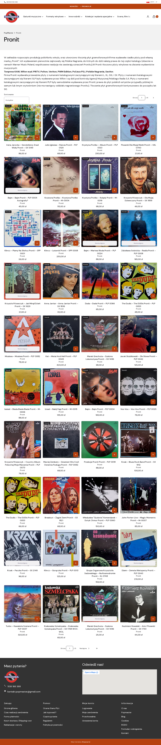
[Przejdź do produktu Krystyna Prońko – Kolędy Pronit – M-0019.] (99, 175)
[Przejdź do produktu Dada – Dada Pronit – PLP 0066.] (99, 281)
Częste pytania (50, 716)
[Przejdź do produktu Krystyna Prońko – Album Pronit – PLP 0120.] (99, 122)
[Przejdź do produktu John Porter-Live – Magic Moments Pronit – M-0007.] (138, 495)
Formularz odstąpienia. (131, 729)
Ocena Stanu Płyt (51, 708)
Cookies (125, 720)
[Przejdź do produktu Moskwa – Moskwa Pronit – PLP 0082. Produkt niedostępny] (22, 333)
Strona (135, 98)
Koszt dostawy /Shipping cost (18, 720)
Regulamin (47, 720)
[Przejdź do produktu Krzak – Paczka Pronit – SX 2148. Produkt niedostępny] (22, 548)
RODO (124, 725)
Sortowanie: (9, 94)
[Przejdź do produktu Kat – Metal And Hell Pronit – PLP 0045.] (61, 333)
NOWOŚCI (74, 6)
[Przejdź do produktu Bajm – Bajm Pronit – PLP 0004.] (99, 386)
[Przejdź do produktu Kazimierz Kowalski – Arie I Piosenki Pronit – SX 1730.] (138, 603)
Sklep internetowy (79, 742)
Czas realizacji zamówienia (16, 712)
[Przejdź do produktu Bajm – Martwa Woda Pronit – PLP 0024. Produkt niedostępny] (99, 228)
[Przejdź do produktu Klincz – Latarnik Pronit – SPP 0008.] (61, 228)
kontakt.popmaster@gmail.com (24, 691)
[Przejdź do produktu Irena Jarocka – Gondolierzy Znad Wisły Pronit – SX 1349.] (22, 122)
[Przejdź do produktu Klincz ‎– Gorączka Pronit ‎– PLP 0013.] (61, 548)
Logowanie (87, 708)
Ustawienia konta (90, 720)
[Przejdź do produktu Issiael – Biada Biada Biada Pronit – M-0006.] (22, 387)
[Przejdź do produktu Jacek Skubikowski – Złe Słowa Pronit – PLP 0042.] (138, 334)
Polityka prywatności (53, 725)
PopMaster (8, 33)
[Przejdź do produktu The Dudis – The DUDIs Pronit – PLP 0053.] (138, 281)
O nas (124, 708)
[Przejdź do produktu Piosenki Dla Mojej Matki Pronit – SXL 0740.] (138, 122)
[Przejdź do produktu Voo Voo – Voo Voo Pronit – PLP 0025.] (138, 386)
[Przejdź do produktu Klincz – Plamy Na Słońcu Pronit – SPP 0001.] (22, 228)
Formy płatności (11, 716)
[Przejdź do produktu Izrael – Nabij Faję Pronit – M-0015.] (61, 386)
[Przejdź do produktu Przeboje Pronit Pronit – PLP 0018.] (99, 439)
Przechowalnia (88, 716)
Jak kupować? (49, 712)
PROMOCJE (86, 6)
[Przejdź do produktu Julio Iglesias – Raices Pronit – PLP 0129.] (61, 122)
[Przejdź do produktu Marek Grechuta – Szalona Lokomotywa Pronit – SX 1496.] (99, 334)
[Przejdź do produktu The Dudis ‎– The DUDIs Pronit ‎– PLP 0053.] (22, 495)
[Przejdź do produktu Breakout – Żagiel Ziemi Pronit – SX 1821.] (61, 495)
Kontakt (125, 733)
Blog (123, 716)
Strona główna (10, 708)
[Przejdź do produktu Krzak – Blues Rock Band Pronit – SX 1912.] (138, 440)
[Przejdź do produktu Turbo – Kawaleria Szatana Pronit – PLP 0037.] (22, 604)
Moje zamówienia (90, 712)
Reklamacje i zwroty (13, 725)
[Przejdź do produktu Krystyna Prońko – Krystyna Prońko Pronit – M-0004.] (61, 175)
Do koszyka (37, 137)
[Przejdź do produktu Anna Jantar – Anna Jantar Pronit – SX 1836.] (61, 281)
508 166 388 (14, 686)
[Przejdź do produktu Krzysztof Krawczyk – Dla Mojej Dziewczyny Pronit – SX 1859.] (138, 175)
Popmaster (126, 712)
